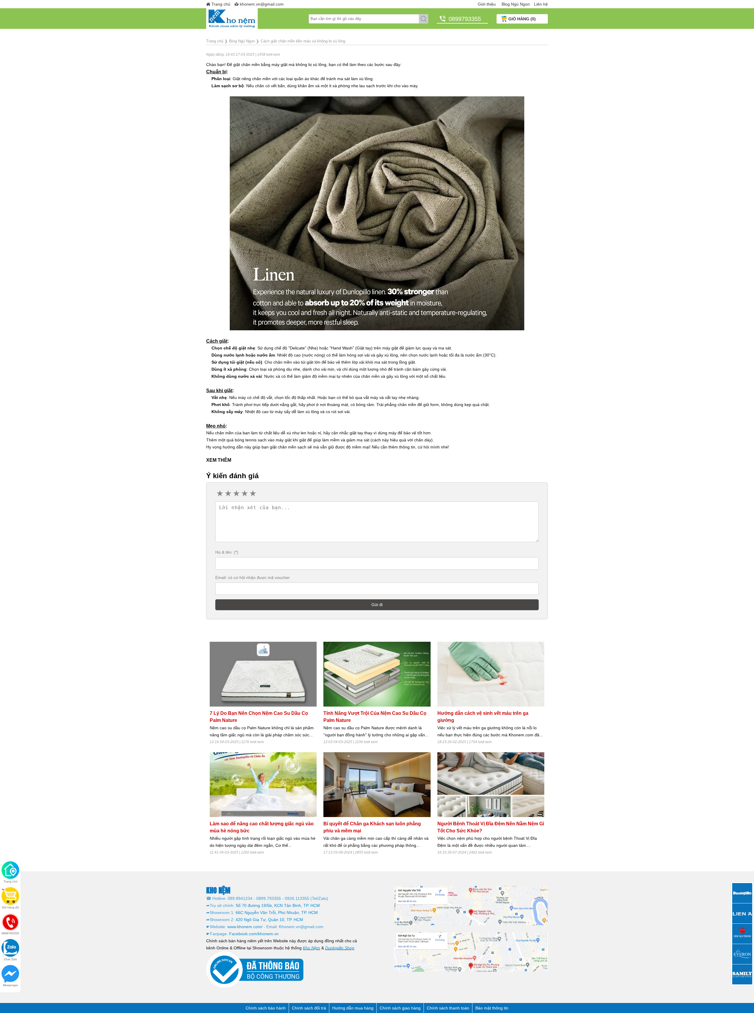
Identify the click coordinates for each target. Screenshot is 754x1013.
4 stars (244, 494)
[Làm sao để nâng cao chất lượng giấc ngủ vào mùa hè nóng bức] (263, 784)
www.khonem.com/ (244, 926)
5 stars (252, 494)
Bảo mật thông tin (491, 1008)
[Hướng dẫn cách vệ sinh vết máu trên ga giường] (490, 674)
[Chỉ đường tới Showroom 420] (471, 951)
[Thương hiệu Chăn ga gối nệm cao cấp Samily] (742, 974)
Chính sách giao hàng (400, 1008)
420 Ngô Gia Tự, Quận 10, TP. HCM (269, 919)
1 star (219, 494)
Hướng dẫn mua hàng (352, 1008)
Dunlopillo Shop (339, 948)
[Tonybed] (742, 934)
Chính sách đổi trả (309, 1008)
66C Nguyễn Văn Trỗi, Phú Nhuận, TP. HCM (277, 912)
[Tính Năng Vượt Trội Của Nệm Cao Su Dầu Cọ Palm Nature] (376, 674)
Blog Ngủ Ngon (516, 4)
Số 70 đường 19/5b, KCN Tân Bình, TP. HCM (278, 905)
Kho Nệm (311, 948)
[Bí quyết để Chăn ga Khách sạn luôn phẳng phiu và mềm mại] (376, 784)
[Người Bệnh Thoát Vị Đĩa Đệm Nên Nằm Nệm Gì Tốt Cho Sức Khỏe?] (490, 784)
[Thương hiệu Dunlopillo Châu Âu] (742, 893)
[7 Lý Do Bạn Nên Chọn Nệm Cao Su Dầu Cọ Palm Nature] (263, 674)
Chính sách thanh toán (448, 1008)
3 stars (236, 494)
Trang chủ (220, 4)
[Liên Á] (742, 913)
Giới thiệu (487, 4)
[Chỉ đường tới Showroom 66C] (471, 905)
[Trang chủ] (257, 18)
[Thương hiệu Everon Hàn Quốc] (742, 954)
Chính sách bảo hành (266, 1008)
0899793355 (465, 19)
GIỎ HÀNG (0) (522, 19)
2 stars (228, 494)
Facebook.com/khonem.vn (254, 933)
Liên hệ (541, 4)
